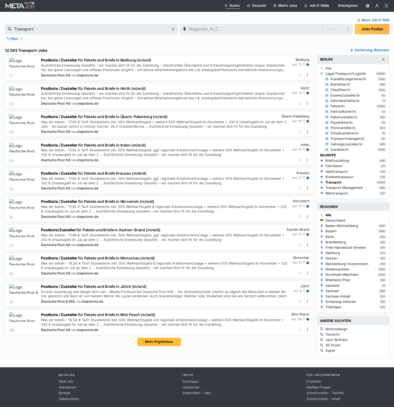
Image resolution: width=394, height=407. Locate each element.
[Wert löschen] (173, 29)
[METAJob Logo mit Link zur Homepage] (20, 5)
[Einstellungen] (367, 6)
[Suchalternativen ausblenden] (383, 60)
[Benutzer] (377, 6)
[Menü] (386, 6)
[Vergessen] (300, 75)
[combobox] (91, 29)
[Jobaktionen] (307, 75)
